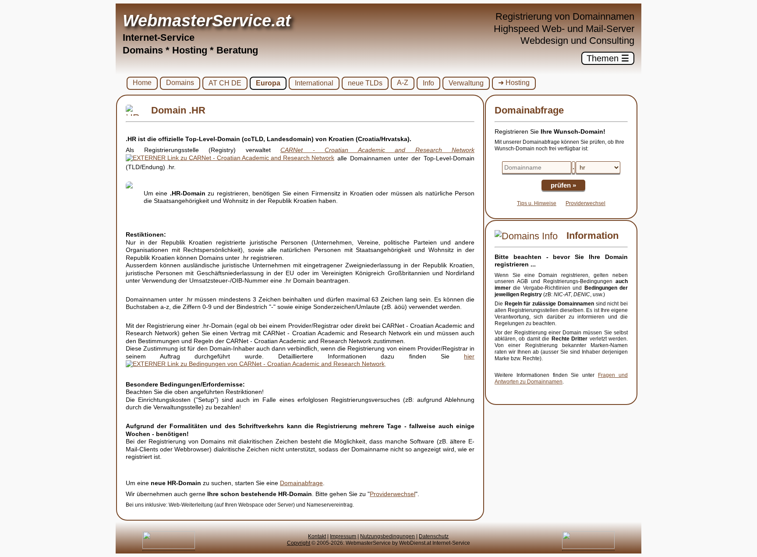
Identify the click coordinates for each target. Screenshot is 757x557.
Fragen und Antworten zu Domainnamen (561, 378)
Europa (268, 83)
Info (428, 83)
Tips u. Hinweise (536, 203)
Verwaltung (466, 83)
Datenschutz (434, 536)
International (314, 83)
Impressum (343, 536)
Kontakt (317, 536)
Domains (180, 82)
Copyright (298, 543)
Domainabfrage (301, 482)
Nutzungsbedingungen (387, 536)
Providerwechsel (392, 493)
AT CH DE (225, 83)
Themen (608, 58)
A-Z (402, 82)
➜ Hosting (514, 82)
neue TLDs (365, 83)
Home (142, 82)
